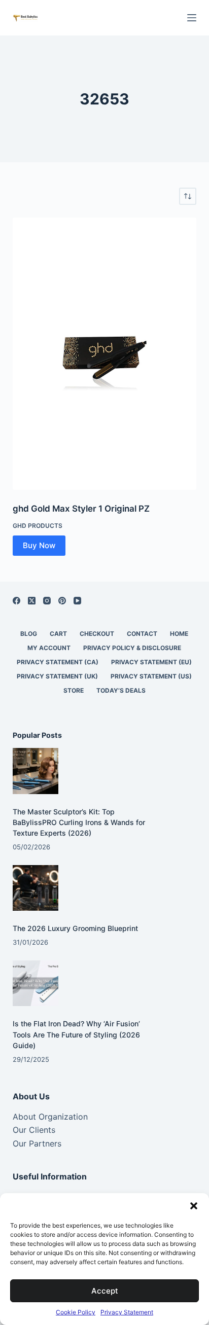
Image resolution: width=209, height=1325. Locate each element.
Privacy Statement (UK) (57, 676)
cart (58, 633)
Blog (28, 633)
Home (179, 633)
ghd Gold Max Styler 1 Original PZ (81, 509)
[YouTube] (77, 600)
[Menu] (191, 17)
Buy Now (39, 545)
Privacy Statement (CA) (57, 662)
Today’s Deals (121, 690)
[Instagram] (47, 600)
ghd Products (37, 525)
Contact (142, 633)
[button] (194, 1206)
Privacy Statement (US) (151, 676)
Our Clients (34, 1130)
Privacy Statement (126, 1312)
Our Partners (37, 1143)
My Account (49, 648)
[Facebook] (16, 600)
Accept (104, 1291)
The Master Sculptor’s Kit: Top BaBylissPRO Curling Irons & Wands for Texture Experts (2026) (79, 822)
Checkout (97, 633)
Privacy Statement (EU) (151, 662)
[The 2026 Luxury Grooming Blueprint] (36, 888)
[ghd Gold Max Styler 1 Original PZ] (105, 354)
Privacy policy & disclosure (132, 648)
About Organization (50, 1117)
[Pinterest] (62, 600)
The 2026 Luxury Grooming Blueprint (75, 928)
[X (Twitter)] (32, 600)
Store (73, 690)
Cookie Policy (75, 1312)
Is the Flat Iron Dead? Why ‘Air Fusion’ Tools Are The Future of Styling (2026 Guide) (76, 1034)
